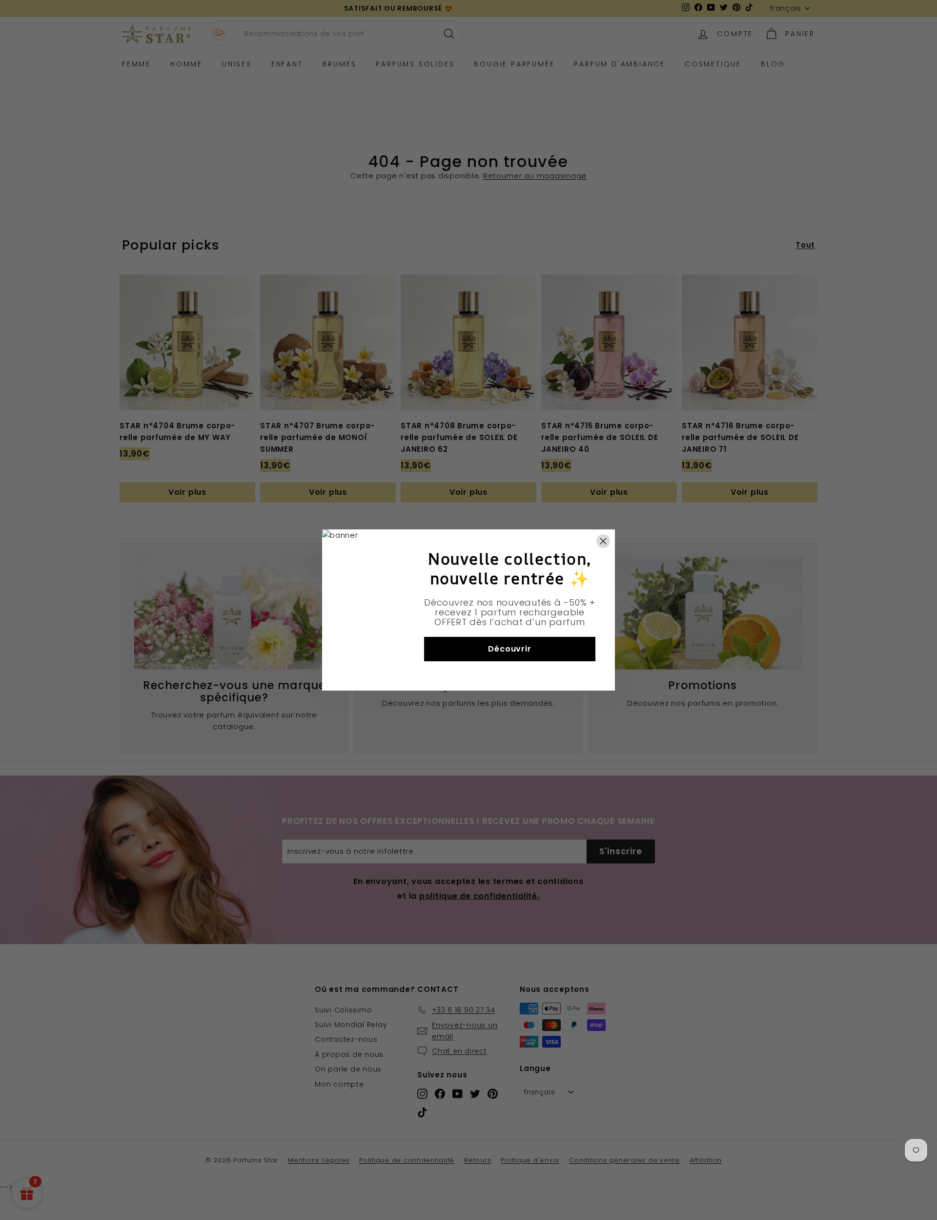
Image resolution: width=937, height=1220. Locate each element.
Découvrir (509, 648)
